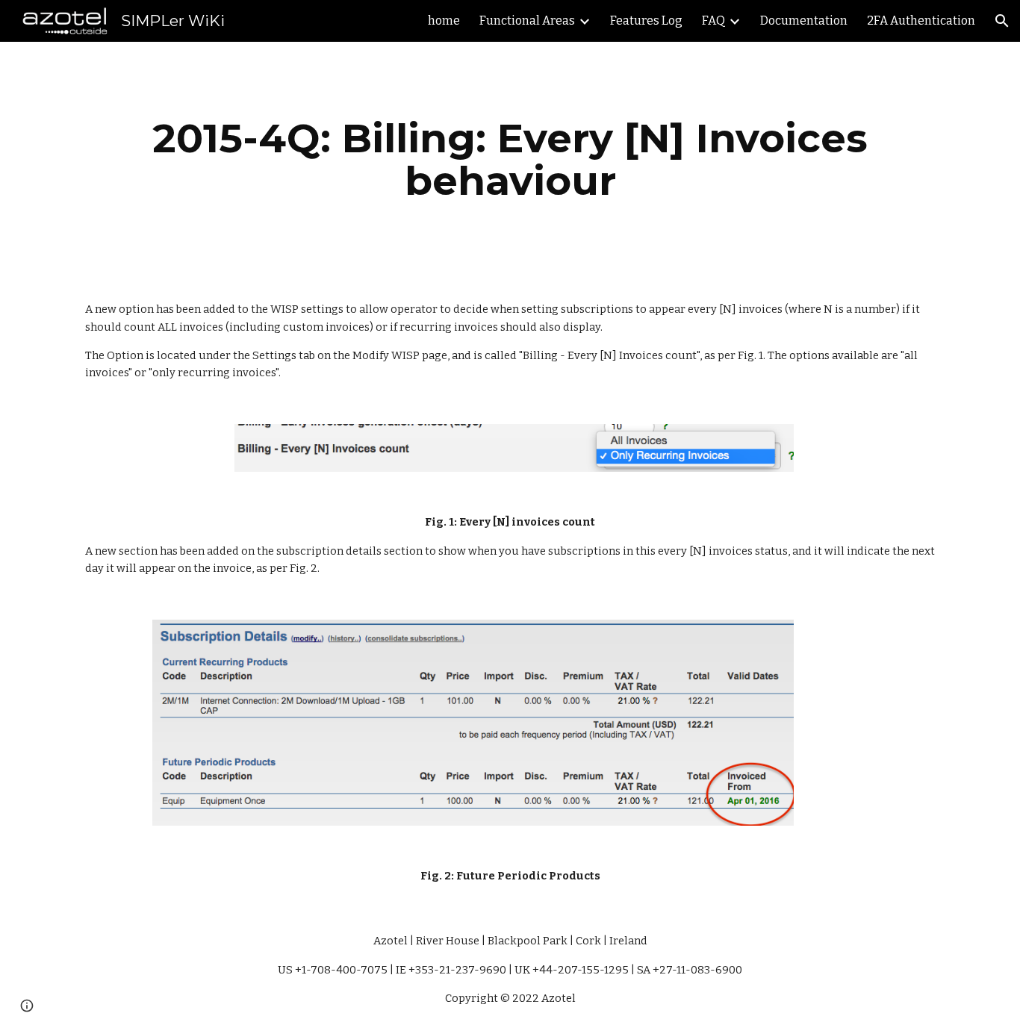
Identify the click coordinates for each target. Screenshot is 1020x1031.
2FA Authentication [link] (921, 20)
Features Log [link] (646, 20)
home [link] (444, 20)
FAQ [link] (713, 20)
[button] (1002, 21)
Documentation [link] (804, 20)
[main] (510, 159)
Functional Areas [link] (527, 20)
